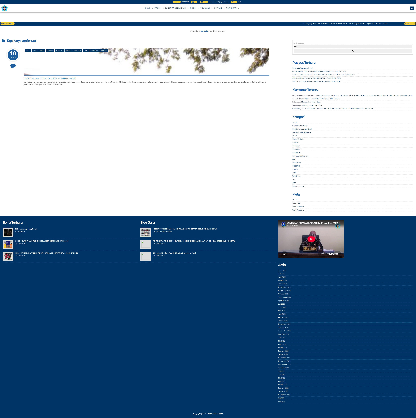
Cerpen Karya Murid (299, 126)
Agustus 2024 (283, 301)
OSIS (86, 50)
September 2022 (284, 365)
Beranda (204, 31)
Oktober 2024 (283, 294)
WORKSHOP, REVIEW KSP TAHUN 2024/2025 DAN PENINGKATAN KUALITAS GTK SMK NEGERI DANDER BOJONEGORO (365, 95)
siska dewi (296, 109)
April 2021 (281, 401)
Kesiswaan (59, 50)
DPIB (294, 136)
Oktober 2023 (283, 328)
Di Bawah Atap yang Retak (302, 68)
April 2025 (281, 277)
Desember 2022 (284, 358)
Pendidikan (94, 50)
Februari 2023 (283, 351)
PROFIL (158, 8)
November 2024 (284, 291)
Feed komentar (298, 207)
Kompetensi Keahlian (73, 50)
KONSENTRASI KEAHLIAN (175, 8)
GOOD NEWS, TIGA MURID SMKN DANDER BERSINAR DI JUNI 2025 (319, 71)
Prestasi (104, 50)
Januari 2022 (283, 391)
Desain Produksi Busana (301, 132)
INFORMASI (205, 8)
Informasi (50, 50)
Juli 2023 (281, 338)
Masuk (294, 200)
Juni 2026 (281, 270)
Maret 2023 (282, 348)
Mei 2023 (281, 341)
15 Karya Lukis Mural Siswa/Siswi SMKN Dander (50, 78)
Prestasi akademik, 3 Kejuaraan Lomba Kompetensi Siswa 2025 (316, 82)
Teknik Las (296, 176)
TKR (294, 179)
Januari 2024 (283, 321)
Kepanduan (296, 149)
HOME (147, 8)
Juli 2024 (281, 304)
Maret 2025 (282, 280)
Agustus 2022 (283, 368)
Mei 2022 (281, 378)
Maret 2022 (282, 385)
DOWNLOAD (231, 8)
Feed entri (296, 203)
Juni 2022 (281, 375)
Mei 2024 (281, 311)
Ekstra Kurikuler (38, 50)
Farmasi (295, 142)
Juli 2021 (281, 398)
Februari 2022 (283, 388)
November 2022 (284, 361)
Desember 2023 (284, 324)
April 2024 (282, 314)
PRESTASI (296, 166)
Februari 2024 (283, 317)
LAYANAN (218, 8)
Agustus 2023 (283, 334)
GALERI (193, 8)
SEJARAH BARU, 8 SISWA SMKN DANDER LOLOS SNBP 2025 (316, 78)
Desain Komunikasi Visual (302, 129)
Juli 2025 (281, 274)
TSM (294, 183)
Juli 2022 (281, 371)
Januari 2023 (283, 354)
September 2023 (284, 331)
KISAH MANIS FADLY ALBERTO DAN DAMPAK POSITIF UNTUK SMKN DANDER (323, 75)
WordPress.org (298, 210)
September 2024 (284, 297)
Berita (28, 50)
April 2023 (282, 344)
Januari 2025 (283, 284)
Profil (294, 173)
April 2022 (282, 381)
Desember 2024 (284, 287)
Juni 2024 (281, 307)
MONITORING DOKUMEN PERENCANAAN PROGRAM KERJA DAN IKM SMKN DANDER (339, 109)
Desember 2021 (284, 395)
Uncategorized (298, 186)
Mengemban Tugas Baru (310, 102)
